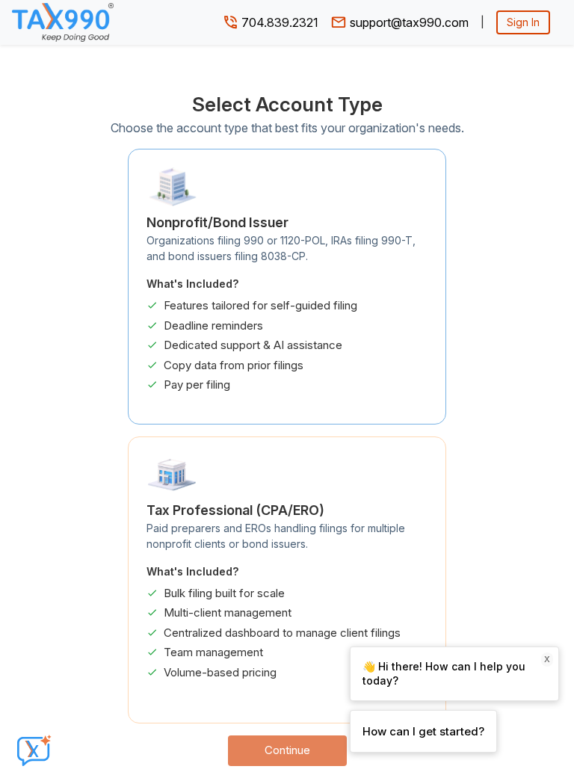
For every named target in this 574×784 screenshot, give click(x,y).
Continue (287, 750)
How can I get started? (423, 731)
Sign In (523, 22)
